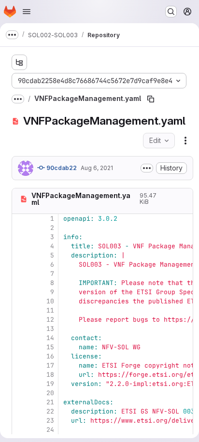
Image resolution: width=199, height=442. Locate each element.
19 (50, 384)
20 (50, 393)
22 (50, 411)
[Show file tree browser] (19, 62)
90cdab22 (61, 167)
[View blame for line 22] (20, 411)
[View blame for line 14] (20, 337)
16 (50, 356)
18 (50, 375)
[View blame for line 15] (20, 347)
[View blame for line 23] (20, 420)
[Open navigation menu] (26, 11)
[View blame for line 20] (20, 393)
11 (50, 310)
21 (50, 402)
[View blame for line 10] (20, 301)
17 (50, 365)
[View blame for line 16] (20, 356)
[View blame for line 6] (20, 264)
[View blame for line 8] (20, 282)
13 (50, 329)
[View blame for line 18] (20, 374)
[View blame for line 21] (20, 402)
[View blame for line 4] (20, 246)
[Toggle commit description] (147, 168)
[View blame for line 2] (20, 227)
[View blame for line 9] (20, 292)
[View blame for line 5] (20, 255)
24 (50, 430)
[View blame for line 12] (20, 319)
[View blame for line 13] (20, 328)
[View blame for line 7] (20, 273)
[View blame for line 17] (20, 365)
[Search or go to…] (171, 11)
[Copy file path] (150, 99)
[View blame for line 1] (20, 218)
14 (50, 338)
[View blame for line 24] (20, 429)
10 (50, 301)
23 (50, 420)
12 (50, 319)
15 (50, 347)
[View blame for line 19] (20, 383)
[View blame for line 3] (20, 237)
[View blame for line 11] (20, 310)
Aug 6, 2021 (97, 167)
